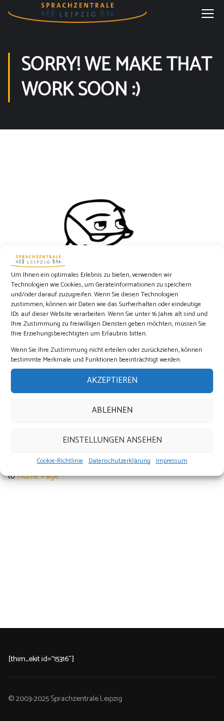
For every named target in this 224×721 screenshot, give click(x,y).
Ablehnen (112, 410)
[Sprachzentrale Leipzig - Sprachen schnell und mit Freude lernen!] (77, 13)
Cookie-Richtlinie (60, 461)
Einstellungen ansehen (112, 440)
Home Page (38, 476)
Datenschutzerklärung (120, 461)
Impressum (172, 461)
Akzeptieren (112, 380)
